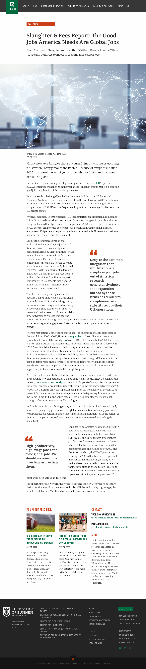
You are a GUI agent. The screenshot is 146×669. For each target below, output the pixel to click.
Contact (93, 631)
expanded (76, 336)
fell (98, 183)
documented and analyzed (51, 382)
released (52, 200)
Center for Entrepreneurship (55, 621)
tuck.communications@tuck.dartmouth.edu (114, 518)
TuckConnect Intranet (130, 623)
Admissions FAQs (97, 624)
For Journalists (127, 639)
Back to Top (73, 658)
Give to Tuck (125, 609)
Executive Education (78, 6)
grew (64, 340)
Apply (91, 608)
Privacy (106, 663)
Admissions (94, 612)
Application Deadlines (99, 620)
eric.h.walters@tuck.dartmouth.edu (109, 527)
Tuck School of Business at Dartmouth (12, 7)
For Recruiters (127, 635)
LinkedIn (125, 648)
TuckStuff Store (127, 620)
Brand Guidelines (128, 642)
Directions (94, 635)
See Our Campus (97, 639)
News (120, 6)
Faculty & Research (103, 6)
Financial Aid (95, 616)
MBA (35, 6)
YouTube (130, 648)
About (26, 6)
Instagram (120, 648)
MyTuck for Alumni (128, 616)
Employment (125, 631)
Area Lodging (95, 643)
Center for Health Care (52, 625)
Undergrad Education (52, 6)
